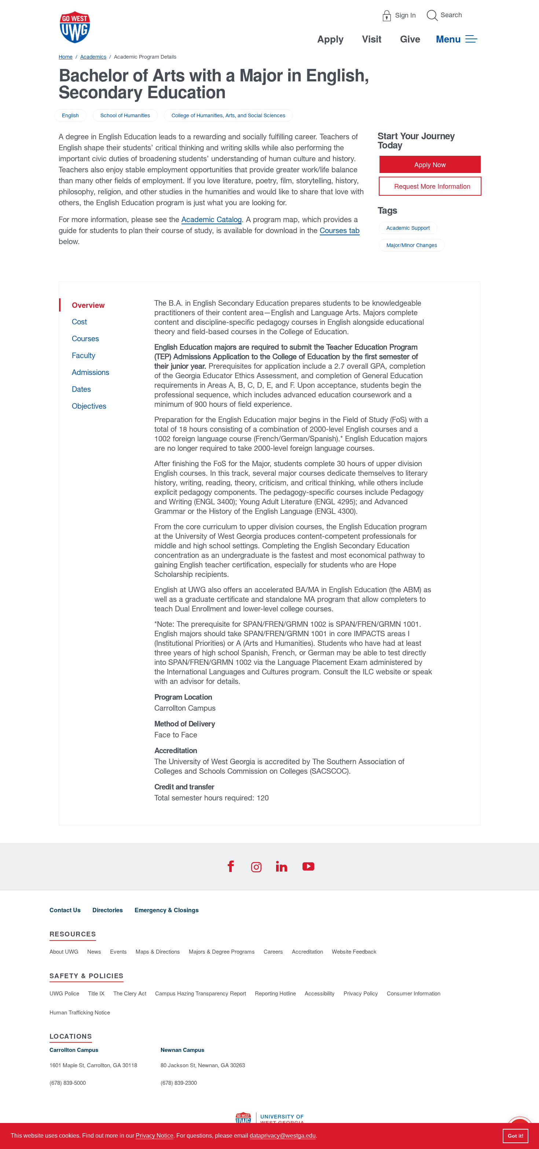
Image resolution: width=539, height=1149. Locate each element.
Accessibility (320, 993)
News (94, 951)
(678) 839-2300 (179, 1082)
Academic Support (408, 228)
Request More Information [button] (432, 186)
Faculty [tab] (83, 355)
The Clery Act (129, 993)
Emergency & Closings (167, 910)
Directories (107, 910)
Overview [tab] (88, 304)
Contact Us (65, 910)
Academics (93, 57)
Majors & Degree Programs (222, 951)
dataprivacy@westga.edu (283, 1136)
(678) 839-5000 (68, 1082)
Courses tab (340, 230)
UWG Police (64, 993)
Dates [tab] (81, 389)
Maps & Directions (158, 951)
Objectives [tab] (89, 406)
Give (410, 38)
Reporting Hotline (275, 993)
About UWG (64, 951)
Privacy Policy (361, 993)
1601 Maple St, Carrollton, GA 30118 (93, 1065)
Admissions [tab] (90, 372)
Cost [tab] (79, 321)
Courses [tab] (85, 338)
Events (118, 951)
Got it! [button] (516, 1136)
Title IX (96, 993)
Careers (273, 951)
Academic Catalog (212, 219)
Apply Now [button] (430, 164)
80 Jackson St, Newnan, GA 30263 (203, 1065)
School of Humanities (125, 115)
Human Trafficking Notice (80, 1012)
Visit (372, 38)
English (70, 115)
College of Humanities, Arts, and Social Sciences (228, 115)
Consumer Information (413, 993)
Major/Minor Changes (411, 245)
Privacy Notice (154, 1136)
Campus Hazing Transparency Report (200, 993)
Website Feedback (354, 951)
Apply (330, 38)
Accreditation (307, 951)
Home (66, 57)
